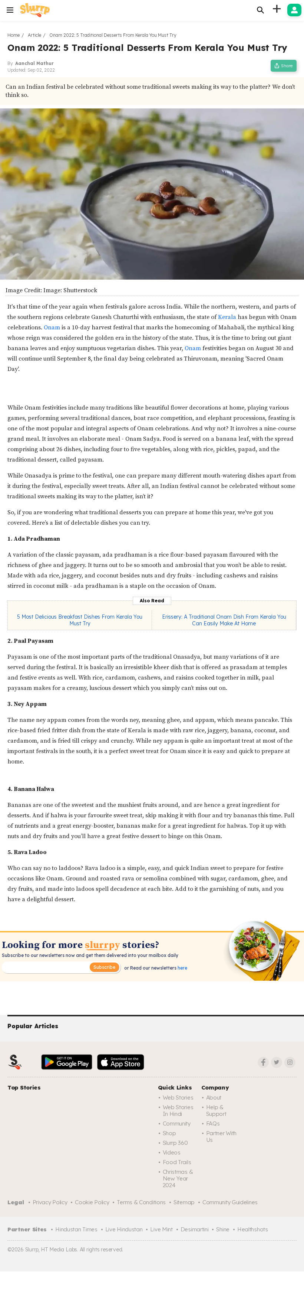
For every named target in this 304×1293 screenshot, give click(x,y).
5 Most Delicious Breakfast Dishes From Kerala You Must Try (79, 620)
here (181, 968)
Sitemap (184, 1202)
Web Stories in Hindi (178, 1110)
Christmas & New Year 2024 (178, 1178)
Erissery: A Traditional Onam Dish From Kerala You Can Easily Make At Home (224, 620)
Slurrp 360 (175, 1142)
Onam (53, 327)
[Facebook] (263, 1062)
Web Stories (178, 1097)
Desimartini (195, 1229)
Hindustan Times (76, 1229)
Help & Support (216, 1110)
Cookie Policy (92, 1202)
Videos (172, 1152)
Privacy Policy (50, 1202)
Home (13, 35)
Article (34, 35)
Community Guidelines (230, 1202)
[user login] (294, 10)
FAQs (213, 1123)
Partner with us (221, 1136)
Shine (222, 1229)
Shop (169, 1133)
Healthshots (252, 1229)
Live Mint (161, 1229)
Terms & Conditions (141, 1202)
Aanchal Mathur (34, 63)
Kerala (228, 317)
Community (177, 1123)
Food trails (177, 1162)
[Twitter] (276, 1062)
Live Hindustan (124, 1229)
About (214, 1097)
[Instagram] (289, 1062)
